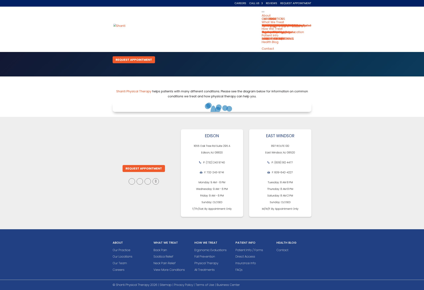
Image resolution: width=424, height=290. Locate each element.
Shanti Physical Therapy (133, 91)
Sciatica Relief (163, 256)
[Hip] (218, 109)
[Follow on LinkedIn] (140, 181)
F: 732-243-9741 (214, 172)
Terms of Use (204, 285)
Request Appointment (295, 3)
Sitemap (166, 285)
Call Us (254, 3)
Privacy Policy (183, 285)
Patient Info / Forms (249, 250)
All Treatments (204, 270)
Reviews (271, 3)
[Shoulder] (225, 108)
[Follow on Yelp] (156, 181)
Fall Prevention (204, 256)
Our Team (120, 263)
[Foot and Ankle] (208, 106)
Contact (282, 250)
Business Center (228, 285)
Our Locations (122, 256)
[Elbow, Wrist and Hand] (229, 109)
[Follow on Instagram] (148, 181)
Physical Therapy (206, 263)
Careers (240, 3)
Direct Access (245, 256)
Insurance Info (246, 263)
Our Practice (121, 250)
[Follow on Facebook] (132, 181)
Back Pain (160, 250)
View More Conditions (169, 270)
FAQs (239, 270)
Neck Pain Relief (165, 263)
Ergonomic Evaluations (210, 250)
